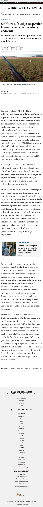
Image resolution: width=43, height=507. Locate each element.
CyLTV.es (21, 484)
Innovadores (21, 462)
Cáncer (10, 3)
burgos (9, 14)
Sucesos (21, 450)
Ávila (21, 419)
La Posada (21, 457)
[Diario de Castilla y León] (21, 8)
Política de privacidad (19, 501)
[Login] (40, 7)
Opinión (21, 443)
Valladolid (21, 438)
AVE (15, 3)
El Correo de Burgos (21, 479)
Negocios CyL (21, 464)
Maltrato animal (21, 3)
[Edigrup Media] (21, 494)
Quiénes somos (21, 398)
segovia (37, 14)
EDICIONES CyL (36, 0)
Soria (21, 435)
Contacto (21, 403)
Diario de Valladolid (21, 476)
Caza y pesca (21, 452)
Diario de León (21, 474)
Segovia (21, 433)
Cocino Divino (21, 455)
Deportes (21, 447)
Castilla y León (6, 19)
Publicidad (21, 400)
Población (12, 368)
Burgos (21, 421)
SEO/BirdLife (20, 368)
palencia (20, 14)
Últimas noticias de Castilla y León (21, 467)
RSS (21, 405)
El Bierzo (21, 426)
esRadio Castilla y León (21, 486)
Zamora (21, 440)
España (27, 368)
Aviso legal (10, 501)
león (14, 14)
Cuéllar (29, 3)
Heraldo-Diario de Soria (21, 481)
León (21, 423)
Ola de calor (34, 368)
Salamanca (21, 431)
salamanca (29, 14)
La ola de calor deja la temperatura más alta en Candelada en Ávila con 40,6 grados (28, 249)
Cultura (22, 445)
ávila (3, 14)
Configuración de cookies (21, 504)
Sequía (6, 368)
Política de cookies (31, 501)
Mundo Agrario (22, 460)
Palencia (21, 428)
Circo (33, 3)
